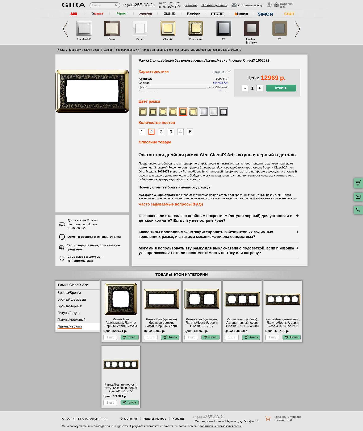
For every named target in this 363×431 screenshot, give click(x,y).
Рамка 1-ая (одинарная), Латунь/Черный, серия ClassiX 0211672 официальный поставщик (120, 326)
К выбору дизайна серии (84, 49)
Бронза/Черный (70, 306)
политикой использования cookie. (221, 426)
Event (112, 39)
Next (297, 29)
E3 (279, 39)
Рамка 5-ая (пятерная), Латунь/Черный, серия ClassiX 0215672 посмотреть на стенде (120, 389)
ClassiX (168, 39)
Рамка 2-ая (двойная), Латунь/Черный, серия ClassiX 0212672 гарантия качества (202, 324)
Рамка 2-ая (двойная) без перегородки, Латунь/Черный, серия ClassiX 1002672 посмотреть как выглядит (161, 328)
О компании (128, 418)
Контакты (191, 5)
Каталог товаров (154, 418)
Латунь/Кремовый (71, 319)
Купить (281, 88)
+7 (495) (138, 5)
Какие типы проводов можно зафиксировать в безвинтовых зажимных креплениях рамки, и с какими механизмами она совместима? (206, 234)
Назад (61, 49)
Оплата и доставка (214, 5)
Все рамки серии (126, 49)
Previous (65, 29)
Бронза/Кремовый (72, 299)
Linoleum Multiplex (251, 41)
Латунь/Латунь (69, 313)
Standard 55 (84, 39)
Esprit (139, 39)
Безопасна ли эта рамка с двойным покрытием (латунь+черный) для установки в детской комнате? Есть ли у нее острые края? (215, 218)
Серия (108, 49)
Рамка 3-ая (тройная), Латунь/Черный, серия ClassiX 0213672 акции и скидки (242, 324)
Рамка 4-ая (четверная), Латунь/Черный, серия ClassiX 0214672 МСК (283, 323)
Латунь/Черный (70, 326)
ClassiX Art (196, 39)
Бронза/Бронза (69, 292)
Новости (178, 418)
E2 (223, 39)
